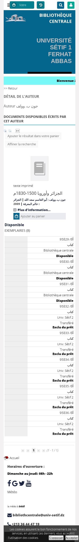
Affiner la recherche (22, 144)
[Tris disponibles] (17, 130)
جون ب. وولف (57, 199)
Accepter (72, 538)
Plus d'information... (34, 210)
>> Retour (11, 88)
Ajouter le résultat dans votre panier (33, 136)
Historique (40, 5)
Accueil (14, 458)
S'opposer (56, 538)
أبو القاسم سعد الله (35, 199)
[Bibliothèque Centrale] (16, 17)
